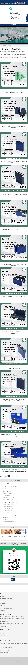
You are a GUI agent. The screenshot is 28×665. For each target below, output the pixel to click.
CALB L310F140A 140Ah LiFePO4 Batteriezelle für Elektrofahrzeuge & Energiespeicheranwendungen (14, 470)
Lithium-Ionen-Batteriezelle (8, 515)
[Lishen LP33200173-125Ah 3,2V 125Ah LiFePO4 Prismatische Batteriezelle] (14, 364)
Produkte (8, 660)
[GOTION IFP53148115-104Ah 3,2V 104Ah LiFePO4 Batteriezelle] (14, 261)
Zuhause (3, 660)
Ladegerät (4, 483)
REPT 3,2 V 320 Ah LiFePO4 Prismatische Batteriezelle (14, 194)
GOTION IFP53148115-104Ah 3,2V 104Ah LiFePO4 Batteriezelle (14, 265)
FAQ (23, 660)
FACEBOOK (3, 637)
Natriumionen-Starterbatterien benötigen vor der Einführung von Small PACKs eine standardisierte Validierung (11, 624)
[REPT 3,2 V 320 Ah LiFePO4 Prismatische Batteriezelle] (14, 191)
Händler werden (19, 661)
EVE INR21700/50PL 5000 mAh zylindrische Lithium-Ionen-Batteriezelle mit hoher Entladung (14, 91)
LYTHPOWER (3, 632)
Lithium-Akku (5, 517)
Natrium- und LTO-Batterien (8, 486)
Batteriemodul (5, 491)
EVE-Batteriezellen (7, 510)
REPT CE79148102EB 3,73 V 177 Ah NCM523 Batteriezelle (14, 297)
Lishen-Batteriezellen (7, 504)
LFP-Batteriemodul (7, 499)
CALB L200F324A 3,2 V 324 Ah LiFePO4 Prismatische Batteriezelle (14, 162)
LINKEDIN (2, 633)
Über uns (2, 3)
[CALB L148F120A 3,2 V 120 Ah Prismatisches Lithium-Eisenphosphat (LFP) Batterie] (14, 432)
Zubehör (4, 488)
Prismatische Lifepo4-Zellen (8, 502)
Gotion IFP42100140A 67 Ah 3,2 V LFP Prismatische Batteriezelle (14, 127)
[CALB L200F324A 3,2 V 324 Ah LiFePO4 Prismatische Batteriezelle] (14, 159)
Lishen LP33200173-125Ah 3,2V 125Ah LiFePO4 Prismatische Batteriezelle (14, 367)
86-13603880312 (14, 13)
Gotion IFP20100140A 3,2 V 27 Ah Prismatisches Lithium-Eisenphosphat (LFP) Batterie (14, 400)
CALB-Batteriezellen (7, 508)
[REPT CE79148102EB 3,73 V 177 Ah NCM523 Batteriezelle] (14, 294)
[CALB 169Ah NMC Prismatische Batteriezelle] (14, 226)
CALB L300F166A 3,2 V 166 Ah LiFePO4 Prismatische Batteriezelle (14, 332)
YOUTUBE (2, 635)
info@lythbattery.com (14, 16)
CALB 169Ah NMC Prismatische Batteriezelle (14, 229)
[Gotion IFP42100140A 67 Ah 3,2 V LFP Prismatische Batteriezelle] (14, 123)
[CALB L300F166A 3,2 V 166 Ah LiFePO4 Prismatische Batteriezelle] (14, 329)
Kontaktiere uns (12, 661)
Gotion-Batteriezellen (7, 506)
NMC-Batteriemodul (7, 497)
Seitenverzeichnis (8, 3)
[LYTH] (14, 9)
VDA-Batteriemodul (7, 495)
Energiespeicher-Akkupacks (8, 521)
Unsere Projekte (18, 660)
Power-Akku (5, 519)
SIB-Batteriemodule (7, 493)
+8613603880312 (14, 18)
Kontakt (13, 3)
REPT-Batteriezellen (7, 512)
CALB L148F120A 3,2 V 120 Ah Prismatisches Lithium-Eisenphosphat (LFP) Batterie (14, 435)
